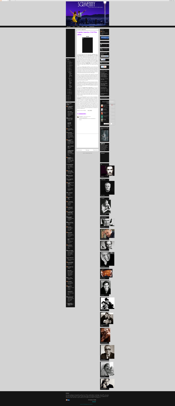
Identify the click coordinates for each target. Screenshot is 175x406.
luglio (69, 68)
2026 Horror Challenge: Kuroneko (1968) (71, 185)
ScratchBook (70, 281)
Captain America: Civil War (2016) (70, 86)
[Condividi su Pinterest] (91, 110)
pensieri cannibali (70, 250)
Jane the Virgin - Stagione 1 (104, 91)
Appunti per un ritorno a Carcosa (71, 288)
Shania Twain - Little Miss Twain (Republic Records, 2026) (71, 160)
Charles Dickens (105, 116)
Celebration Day (91, 26)
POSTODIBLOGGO (71, 258)
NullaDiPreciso (70, 245)
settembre (70, 65)
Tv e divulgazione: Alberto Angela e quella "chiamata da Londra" (70, 166)
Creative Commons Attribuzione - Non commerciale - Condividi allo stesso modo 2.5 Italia (104, 148)
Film (86, 26)
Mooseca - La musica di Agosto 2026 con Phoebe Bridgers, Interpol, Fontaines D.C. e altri (71, 253)
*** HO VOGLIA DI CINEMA (70, 107)
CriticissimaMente (70, 164)
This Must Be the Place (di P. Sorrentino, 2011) (71, 153)
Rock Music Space (70, 266)
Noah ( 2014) (69, 179)
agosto (70, 66)
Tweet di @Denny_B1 (104, 97)
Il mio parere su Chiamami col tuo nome (70, 246)
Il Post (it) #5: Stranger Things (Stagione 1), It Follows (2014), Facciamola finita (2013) (104, 84)
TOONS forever (70, 291)
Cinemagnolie (70, 132)
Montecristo (69, 226)
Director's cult (70, 170)
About (74, 26)
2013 (68, 98)
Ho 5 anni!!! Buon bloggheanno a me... (70, 214)
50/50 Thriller (70, 111)
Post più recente (79, 150)
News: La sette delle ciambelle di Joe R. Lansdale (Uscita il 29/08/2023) (70, 114)
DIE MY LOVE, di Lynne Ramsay (70, 263)
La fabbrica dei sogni (70, 197)
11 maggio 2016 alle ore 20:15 (87, 116)
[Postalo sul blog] (88, 110)
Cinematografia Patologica (70, 140)
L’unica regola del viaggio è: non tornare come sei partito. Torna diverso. (71, 299)
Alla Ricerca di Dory (70, 129)
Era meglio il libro (70, 179)
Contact (69, 198)
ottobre (70, 63)
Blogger (94, 404)
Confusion (69, 267)
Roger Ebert (69, 270)
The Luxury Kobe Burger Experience (70, 283)
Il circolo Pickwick (105, 115)
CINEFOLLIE (70, 128)
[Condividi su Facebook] (90, 110)
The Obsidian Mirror (70, 286)
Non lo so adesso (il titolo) (70, 239)
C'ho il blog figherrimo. (69, 123)
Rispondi (80, 119)
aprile (69, 89)
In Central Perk (70, 192)
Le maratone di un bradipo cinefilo (70, 212)
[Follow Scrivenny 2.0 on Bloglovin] (105, 56)
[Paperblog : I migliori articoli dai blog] (103, 60)
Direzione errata (70, 175)
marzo (70, 90)
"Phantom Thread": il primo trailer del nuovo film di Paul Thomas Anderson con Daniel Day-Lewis (71, 135)
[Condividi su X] (89, 110)
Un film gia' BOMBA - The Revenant (71, 219)
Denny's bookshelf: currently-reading (108, 102)
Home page (69, 26)
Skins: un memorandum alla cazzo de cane (70, 241)
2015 (68, 95)
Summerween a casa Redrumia (70, 223)
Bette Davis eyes (70, 118)
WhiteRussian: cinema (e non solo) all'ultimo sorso (70, 304)
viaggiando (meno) (70, 296)
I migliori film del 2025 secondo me (70, 108)
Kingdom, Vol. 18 (105, 112)
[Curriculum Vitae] (104, 67)
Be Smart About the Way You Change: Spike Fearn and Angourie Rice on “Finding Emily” (70, 273)
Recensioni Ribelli (70, 262)
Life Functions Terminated (70, 217)
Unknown (103, 31)
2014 (68, 97)
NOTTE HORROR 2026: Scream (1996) (71, 172)
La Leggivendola (70, 201)
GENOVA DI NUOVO (71, 259)
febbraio (70, 92)
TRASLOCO (69, 147)
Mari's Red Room (70, 222)
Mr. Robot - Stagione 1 (104, 81)
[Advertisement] (87, 140)
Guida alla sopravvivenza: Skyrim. (70, 125)
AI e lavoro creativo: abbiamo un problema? (70, 203)
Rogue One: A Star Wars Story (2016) (104, 79)
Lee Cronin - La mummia (70, 194)
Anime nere (69, 189)
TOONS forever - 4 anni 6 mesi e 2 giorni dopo (71, 293)
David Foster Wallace (106, 106)
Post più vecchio (95, 150)
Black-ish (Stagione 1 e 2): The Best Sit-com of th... (70, 74)
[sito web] (105, 38)
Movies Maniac (70, 232)
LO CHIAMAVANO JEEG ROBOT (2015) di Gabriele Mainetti (71, 142)
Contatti (78, 26)
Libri (82, 26)
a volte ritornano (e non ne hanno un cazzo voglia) (70, 228)
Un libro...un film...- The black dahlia (70, 119)
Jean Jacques (81, 116)
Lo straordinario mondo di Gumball (70, 208)
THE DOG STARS (70, 278)
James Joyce (105, 108)
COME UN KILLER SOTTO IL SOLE (70, 158)
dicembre (70, 62)
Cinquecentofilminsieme (71, 146)
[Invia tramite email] (88, 110)
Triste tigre (104, 119)
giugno (70, 69)
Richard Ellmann (105, 109)
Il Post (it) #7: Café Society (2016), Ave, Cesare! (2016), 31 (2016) (104, 88)
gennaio (70, 93)
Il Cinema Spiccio (70, 188)
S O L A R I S (70, 277)
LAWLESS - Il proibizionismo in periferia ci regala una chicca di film (71, 234)
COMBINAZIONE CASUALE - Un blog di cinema (71, 151)
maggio (70, 71)
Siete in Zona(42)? (70, 176)
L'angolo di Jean (70, 207)
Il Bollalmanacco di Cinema (71, 183)
